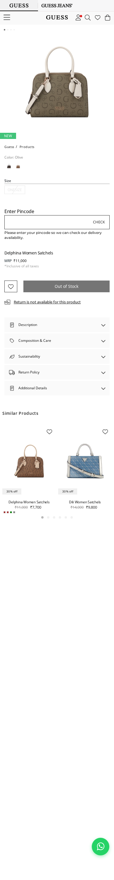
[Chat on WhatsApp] (100, 846)
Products (27, 147)
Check (99, 222)
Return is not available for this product (47, 302)
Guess (9, 147)
